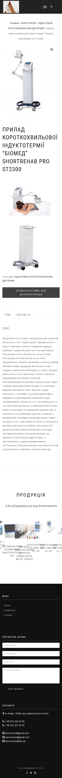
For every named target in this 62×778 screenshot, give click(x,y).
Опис (8, 315)
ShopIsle (22, 768)
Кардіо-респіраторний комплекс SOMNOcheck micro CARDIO (24, 553)
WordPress (39, 768)
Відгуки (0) (24, 315)
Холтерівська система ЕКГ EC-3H (48, 548)
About (7, 605)
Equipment (9, 610)
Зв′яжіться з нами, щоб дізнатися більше (31, 292)
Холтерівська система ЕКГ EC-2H (36, 548)
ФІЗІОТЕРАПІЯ (28, 23)
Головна (14, 23)
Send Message (16, 689)
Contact (8, 615)
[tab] (8, 315)
